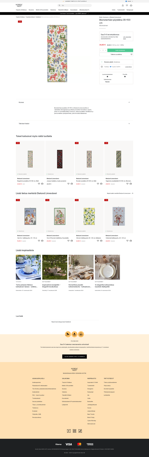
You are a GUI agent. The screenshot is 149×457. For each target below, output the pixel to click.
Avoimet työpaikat (109, 388)
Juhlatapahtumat (92, 404)
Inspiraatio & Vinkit (92, 382)
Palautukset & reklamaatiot (39, 385)
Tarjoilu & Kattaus (21, 10)
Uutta (113, 10)
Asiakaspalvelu (36, 382)
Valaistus (53, 10)
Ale (88, 395)
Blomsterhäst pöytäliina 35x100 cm (51, 17)
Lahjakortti (65, 404)
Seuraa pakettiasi (37, 401)
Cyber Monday (91, 420)
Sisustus (31, 10)
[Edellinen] (21, 54)
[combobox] (129, 1)
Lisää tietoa (128, 66)
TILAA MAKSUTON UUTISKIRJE (74, 356)
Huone (89, 408)
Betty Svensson (103, 17)
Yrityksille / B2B (36, 414)
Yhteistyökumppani (109, 392)
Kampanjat (130, 10)
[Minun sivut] (123, 5)
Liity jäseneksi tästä (127, 37)
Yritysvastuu (107, 385)
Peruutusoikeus (36, 417)
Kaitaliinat (38, 17)
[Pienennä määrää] (100, 50)
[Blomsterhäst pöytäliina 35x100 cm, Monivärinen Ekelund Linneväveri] (57, 53)
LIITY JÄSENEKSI (71, 1)
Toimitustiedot (36, 398)
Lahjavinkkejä (91, 411)
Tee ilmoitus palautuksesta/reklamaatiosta (44, 388)
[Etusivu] (19, 5)
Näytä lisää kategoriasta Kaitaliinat (61, 322)
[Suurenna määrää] (105, 50)
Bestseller (90, 401)
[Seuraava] (93, 54)
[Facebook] (69, 431)
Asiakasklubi (35, 392)
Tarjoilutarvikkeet (30, 17)
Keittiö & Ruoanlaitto (42, 10)
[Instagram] (74, 431)
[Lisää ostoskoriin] (42, 184)
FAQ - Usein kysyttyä (38, 395)
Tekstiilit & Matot (63, 10)
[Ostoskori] (131, 5)
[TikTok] (80, 431)
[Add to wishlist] (39, 184)
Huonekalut (73, 10)
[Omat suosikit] (127, 5)
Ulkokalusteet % (84, 10)
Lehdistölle (107, 395)
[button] (102, 28)
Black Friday (90, 417)
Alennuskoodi (91, 423)
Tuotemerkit (121, 10)
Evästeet (34, 411)
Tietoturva (35, 408)
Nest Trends (90, 414)
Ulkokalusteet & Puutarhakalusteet (71, 401)
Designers (90, 388)
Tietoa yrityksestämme (110, 382)
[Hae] (59, 5)
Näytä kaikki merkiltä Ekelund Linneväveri (119, 193)
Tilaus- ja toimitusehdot (38, 404)
